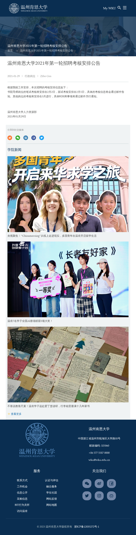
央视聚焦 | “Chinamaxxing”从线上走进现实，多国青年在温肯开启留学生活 (52, 236)
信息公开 (22, 492)
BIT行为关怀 (22, 505)
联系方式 (22, 480)
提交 (111, 13)
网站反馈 (51, 498)
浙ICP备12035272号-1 (86, 526)
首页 (10, 50)
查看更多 (16, 414)
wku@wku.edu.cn (99, 460)
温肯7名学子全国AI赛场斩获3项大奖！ (30, 321)
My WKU (109, 8)
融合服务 (51, 486)
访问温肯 (22, 511)
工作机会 (22, 486)
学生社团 (51, 492)
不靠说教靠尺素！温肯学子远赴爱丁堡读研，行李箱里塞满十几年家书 (48, 406)
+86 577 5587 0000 (99, 453)
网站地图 (51, 505)
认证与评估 (51, 480)
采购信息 (22, 498)
